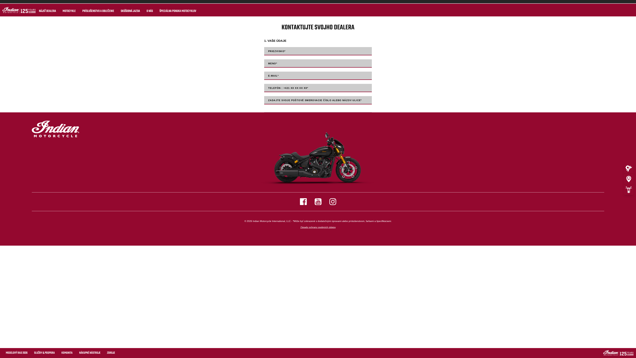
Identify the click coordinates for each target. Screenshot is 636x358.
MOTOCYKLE (69, 11)
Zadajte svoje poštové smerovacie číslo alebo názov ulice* (315, 100)
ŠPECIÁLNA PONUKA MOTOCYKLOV (177, 11)
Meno (272, 63)
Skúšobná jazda (130, 11)
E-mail (273, 76)
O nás (150, 11)
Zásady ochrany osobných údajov (318, 227)
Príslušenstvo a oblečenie (98, 11)
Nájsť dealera (47, 11)
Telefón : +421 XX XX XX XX (288, 88)
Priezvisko (276, 51)
